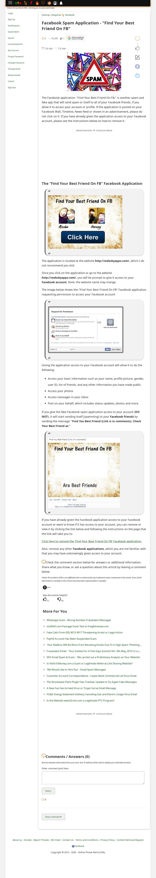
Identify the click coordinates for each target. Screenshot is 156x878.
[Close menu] (9, 91)
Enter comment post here (55, 768)
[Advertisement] (94, 153)
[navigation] (137, 48)
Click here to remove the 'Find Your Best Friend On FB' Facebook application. (92, 541)
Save (48, 587)
